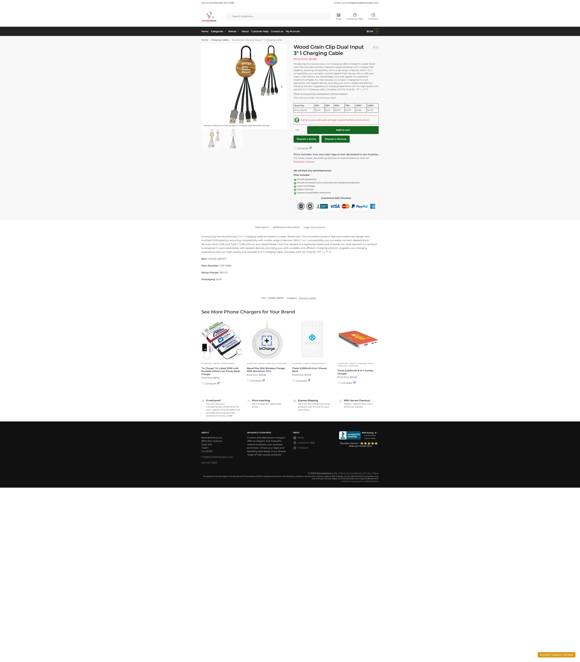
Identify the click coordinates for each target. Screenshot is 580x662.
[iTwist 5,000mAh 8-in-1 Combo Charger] (358, 339)
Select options (222, 391)
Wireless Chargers (276, 363)
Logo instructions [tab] (314, 227)
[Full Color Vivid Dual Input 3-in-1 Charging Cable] (377, 47)
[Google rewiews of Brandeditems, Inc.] (359, 445)
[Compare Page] (310, 148)
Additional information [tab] (286, 227)
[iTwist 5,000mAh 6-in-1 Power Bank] (312, 339)
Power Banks (227, 363)
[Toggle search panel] (218, 16)
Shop (338, 18)
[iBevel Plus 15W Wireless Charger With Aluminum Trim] (267, 339)
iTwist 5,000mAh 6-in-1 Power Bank (309, 370)
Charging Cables (220, 40)
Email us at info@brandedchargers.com (356, 2)
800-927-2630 (209, 462)
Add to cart (343, 130)
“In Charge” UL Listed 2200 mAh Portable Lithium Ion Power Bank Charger (220, 371)
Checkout (373, 18)
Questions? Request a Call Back (556, 655)
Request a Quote (306, 138)
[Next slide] (282, 86)
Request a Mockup (335, 138)
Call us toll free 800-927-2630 (217, 2)
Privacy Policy (371, 473)
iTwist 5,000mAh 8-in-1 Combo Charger (355, 372)
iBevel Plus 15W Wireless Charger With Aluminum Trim (266, 370)
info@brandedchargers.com (217, 456)
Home (204, 40)
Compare (302, 148)
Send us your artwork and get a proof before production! (335, 120)
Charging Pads (365, 363)
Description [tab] (262, 227)
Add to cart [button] (267, 386)
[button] (373, 31)
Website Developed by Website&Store (360, 481)
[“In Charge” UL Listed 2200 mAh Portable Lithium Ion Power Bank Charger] (221, 339)
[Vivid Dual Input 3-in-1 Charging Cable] (374, 47)
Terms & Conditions (350, 473)
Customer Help (355, 18)
